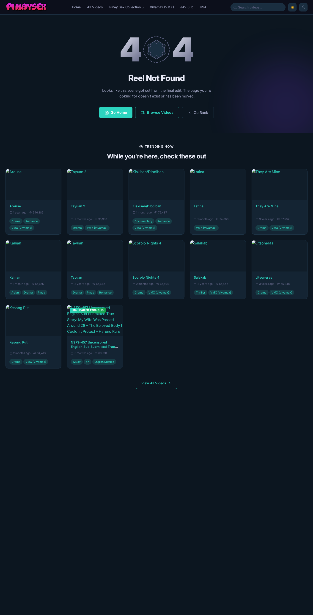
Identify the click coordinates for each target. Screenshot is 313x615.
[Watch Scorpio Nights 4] (156, 255)
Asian (15, 292)
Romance (31, 221)
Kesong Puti (18, 342)
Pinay (41, 292)
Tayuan (76, 277)
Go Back (201, 112)
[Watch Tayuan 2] (95, 184)
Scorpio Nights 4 (145, 277)
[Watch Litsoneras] (279, 255)
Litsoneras (263, 277)
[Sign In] (303, 7)
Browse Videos (160, 112)
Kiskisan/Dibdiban (146, 206)
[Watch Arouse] (33, 184)
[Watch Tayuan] (95, 255)
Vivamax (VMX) (162, 7)
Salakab (200, 277)
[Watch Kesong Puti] (33, 320)
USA (203, 7)
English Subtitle (104, 361)
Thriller (200, 292)
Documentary (143, 221)
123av (77, 361)
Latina (198, 206)
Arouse (15, 206)
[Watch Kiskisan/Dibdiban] (156, 184)
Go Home (119, 112)
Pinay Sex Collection (125, 7)
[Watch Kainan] (33, 255)
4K (87, 361)
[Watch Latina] (218, 184)
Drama (15, 221)
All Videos (95, 7)
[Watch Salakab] (218, 255)
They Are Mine (266, 206)
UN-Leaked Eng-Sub (88, 310)
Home (76, 7)
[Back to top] (10, 607)
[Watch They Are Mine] (279, 184)
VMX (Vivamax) (21, 228)
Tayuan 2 (78, 206)
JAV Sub (186, 7)
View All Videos (153, 383)
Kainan (14, 277)
